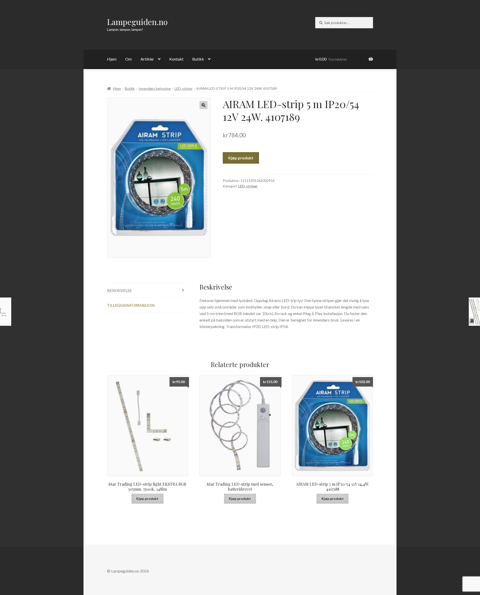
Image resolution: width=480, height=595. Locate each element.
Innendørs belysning (154, 88)
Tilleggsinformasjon (131, 305)
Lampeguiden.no (137, 21)
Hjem (111, 59)
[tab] (147, 290)
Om (128, 59)
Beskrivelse (119, 290)
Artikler (147, 59)
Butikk (198, 59)
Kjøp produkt (240, 157)
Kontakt (176, 59)
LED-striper (183, 88)
